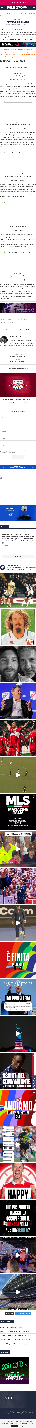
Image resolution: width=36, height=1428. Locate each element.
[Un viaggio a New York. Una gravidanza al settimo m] (18, 1071)
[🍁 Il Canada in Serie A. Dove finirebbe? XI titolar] (18, 1218)
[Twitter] (12, 2)
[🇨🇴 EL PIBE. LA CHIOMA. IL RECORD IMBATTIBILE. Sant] (18, 1144)
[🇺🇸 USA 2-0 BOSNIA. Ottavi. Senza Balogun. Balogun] (18, 1108)
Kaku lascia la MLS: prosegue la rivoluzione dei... (18, 400)
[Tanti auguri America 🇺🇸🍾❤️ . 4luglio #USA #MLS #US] (18, 1034)
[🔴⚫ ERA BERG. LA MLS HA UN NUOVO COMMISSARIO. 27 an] (18, 701)
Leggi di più (23, 1426)
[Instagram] (14, 2)
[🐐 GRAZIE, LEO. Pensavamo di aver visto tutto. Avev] (18, 886)
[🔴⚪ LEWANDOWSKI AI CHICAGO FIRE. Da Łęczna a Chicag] (18, 1181)
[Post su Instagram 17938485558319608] (18, 812)
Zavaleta (10, 322)
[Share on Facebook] (22, 330)
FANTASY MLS (18, 30)
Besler (3, 319)
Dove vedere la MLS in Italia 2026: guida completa (15, 1331)
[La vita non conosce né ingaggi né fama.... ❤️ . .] (18, 664)
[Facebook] (9, 2)
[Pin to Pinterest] (26, 330)
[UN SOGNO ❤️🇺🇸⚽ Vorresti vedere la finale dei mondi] (18, 1255)
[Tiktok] (26, 2)
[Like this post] (20, 330)
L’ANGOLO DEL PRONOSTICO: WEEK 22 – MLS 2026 (15, 1335)
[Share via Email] (28, 330)
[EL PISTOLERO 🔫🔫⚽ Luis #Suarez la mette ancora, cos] (18, 775)
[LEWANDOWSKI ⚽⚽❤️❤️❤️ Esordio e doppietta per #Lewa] (18, 738)
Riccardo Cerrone (15, 24)
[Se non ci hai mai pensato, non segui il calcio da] (18, 849)
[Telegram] (23, 2)
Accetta (14, 1426)
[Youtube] (17, 2)
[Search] (34, 7)
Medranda (25, 319)
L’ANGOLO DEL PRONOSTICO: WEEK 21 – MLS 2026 (15, 1339)
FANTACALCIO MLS (12, 14)
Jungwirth (11, 319)
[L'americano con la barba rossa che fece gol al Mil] (18, 627)
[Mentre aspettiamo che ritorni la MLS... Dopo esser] (18, 923)
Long (18, 319)
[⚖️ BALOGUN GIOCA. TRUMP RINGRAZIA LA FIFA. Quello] (18, 997)
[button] (1, 388)
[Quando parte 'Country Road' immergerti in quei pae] (18, 1292)
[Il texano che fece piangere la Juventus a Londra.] (18, 590)
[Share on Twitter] (24, 330)
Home (1, 14)
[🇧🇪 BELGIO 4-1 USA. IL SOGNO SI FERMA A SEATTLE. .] (18, 960)
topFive (3, 322)
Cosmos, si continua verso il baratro (11, 1327)
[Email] (20, 2)
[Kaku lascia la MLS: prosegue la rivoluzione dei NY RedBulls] (18, 385)
